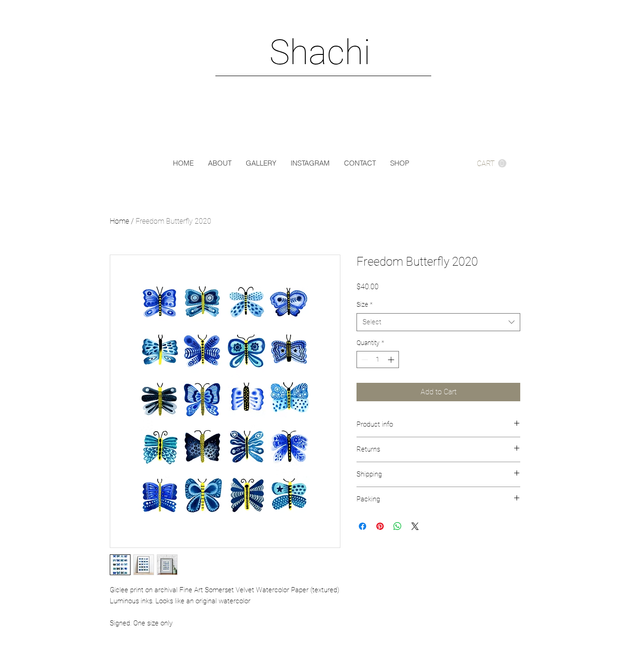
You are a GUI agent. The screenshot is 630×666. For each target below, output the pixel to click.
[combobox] (438, 322)
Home (119, 221)
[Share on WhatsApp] (397, 526)
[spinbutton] (377, 359)
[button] (491, 163)
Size (365, 304)
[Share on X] (415, 526)
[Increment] (392, 359)
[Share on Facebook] (362, 526)
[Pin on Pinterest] (380, 526)
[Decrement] (363, 359)
